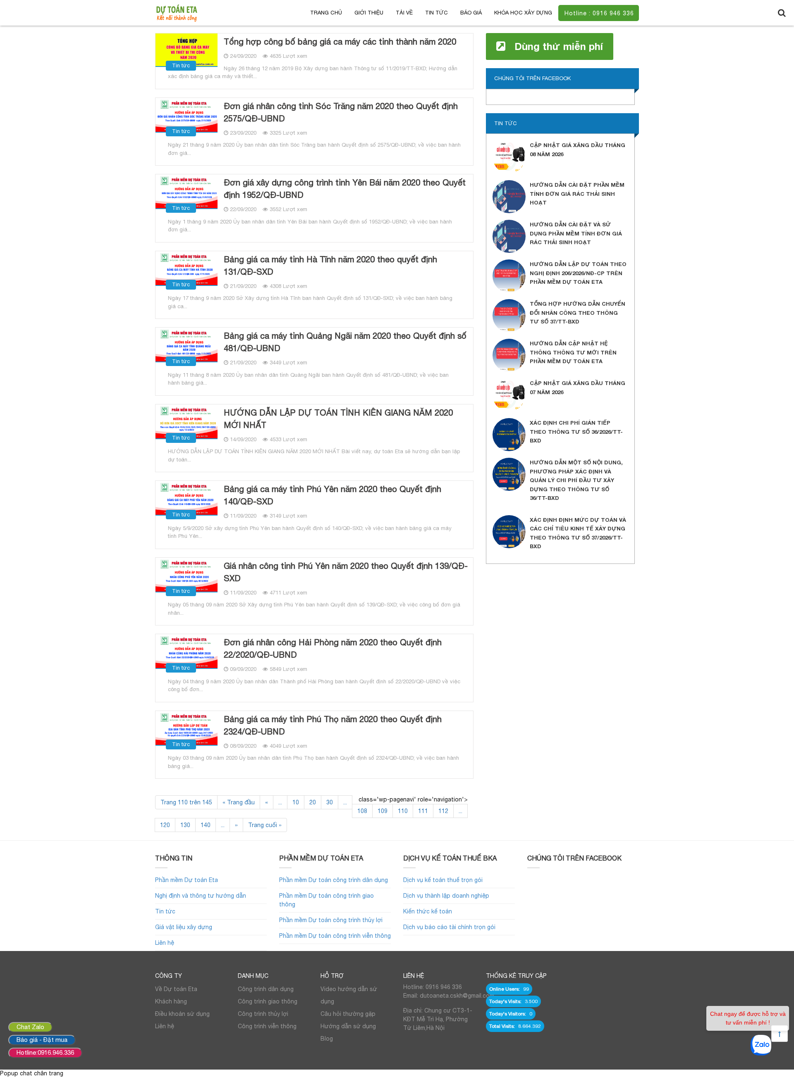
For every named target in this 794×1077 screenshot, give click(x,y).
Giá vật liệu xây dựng (183, 927)
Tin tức (436, 13)
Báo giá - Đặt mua (42, 1039)
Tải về (404, 13)
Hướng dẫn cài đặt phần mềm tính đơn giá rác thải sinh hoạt (577, 193)
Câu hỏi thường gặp (347, 1013)
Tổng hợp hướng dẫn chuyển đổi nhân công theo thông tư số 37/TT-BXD (577, 312)
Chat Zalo (30, 1026)
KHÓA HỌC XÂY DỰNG (523, 13)
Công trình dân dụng (266, 989)
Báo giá (471, 13)
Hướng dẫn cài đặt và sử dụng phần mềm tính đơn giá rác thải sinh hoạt (576, 233)
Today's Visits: (506, 1001)
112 (443, 811)
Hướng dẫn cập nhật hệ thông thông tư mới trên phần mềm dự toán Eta (573, 352)
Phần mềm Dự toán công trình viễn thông (335, 935)
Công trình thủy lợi (263, 1013)
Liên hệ (164, 942)
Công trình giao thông (267, 1001)
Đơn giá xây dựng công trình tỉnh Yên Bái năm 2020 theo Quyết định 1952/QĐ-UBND (345, 189)
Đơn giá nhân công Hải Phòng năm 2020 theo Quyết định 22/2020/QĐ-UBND (333, 648)
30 (329, 802)
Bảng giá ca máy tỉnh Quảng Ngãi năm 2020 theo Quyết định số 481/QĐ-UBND (345, 342)
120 (165, 825)
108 (362, 811)
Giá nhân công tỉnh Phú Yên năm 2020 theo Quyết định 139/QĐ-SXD (346, 572)
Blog (326, 1038)
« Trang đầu (238, 802)
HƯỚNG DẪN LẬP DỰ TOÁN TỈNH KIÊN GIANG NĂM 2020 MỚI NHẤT (338, 419)
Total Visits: (502, 1026)
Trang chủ (326, 13)
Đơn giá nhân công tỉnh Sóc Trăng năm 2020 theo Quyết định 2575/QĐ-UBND (341, 112)
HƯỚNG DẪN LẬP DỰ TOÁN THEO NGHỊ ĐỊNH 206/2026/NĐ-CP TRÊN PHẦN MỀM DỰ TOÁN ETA (578, 273)
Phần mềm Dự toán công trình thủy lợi (331, 920)
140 (205, 825)
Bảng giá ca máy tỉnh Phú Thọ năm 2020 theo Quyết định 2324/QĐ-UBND (333, 725)
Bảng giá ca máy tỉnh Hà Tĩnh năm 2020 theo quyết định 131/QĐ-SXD (330, 265)
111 (423, 811)
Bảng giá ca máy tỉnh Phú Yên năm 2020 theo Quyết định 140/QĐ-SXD (332, 495)
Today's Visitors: (508, 1014)
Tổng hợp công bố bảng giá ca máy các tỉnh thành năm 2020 (340, 41)
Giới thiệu (368, 13)
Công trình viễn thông (267, 1026)
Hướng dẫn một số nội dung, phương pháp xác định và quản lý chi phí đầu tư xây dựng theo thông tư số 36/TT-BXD (576, 480)
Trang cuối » (265, 825)
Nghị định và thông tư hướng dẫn (200, 895)
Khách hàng (171, 1001)
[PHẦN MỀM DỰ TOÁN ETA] (176, 12)
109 (382, 811)
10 (295, 802)
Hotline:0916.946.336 (45, 1052)
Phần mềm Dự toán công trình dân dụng (333, 880)
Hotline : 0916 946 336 (599, 13)
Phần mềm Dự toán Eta (186, 880)
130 (185, 825)
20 (312, 802)
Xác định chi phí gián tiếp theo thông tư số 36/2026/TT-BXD (576, 431)
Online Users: (505, 989)
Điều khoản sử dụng (182, 1013)
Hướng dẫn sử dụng (348, 1026)
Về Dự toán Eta (176, 989)
